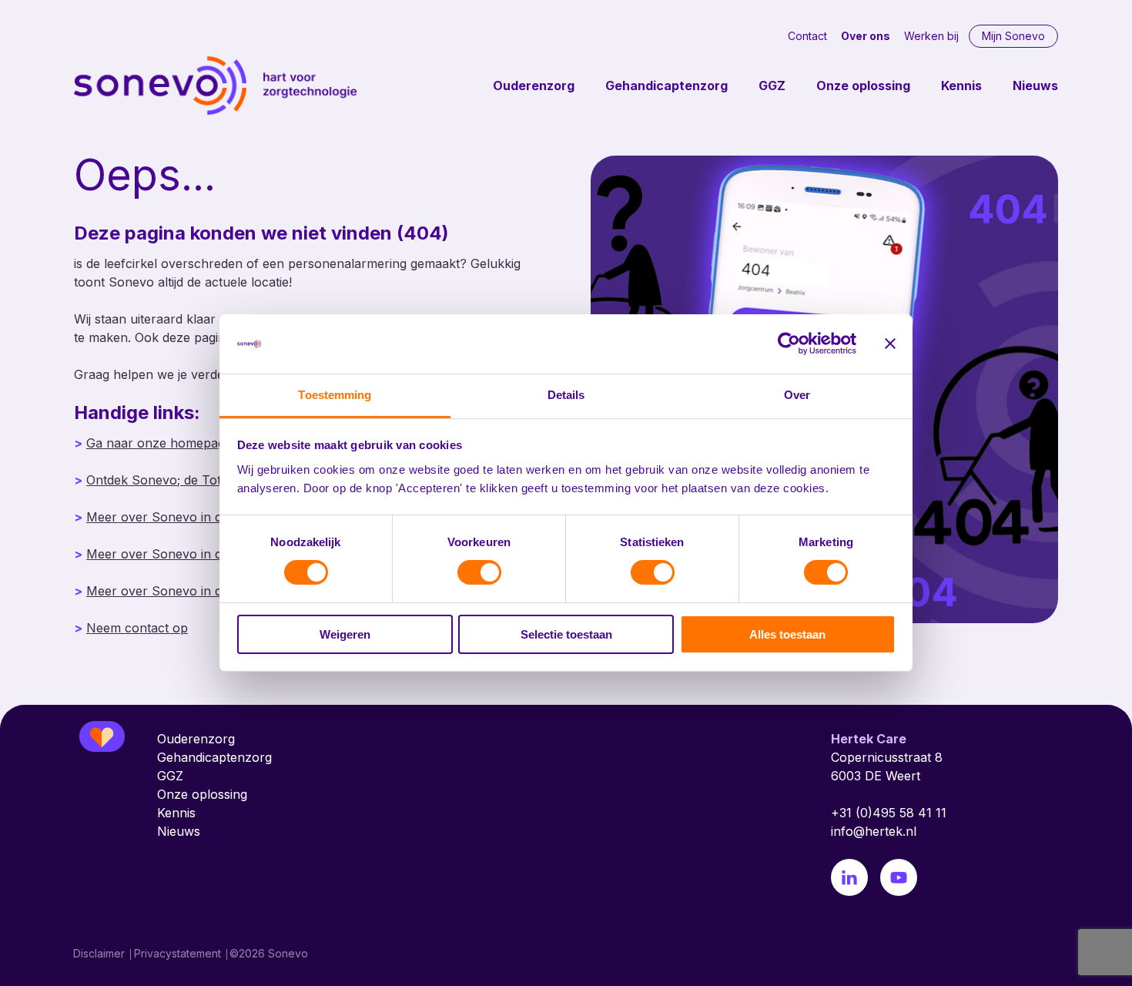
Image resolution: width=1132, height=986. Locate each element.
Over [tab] (797, 394)
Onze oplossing (863, 85)
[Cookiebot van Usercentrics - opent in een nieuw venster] (789, 343)
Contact (807, 35)
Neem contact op (137, 628)
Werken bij (931, 35)
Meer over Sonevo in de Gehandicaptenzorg (216, 554)
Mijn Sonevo (1013, 35)
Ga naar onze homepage (159, 443)
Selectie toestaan (566, 634)
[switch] (479, 572)
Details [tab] (566, 394)
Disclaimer (99, 953)
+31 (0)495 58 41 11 (888, 812)
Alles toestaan (787, 634)
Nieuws (1035, 85)
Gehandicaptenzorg (666, 85)
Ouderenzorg (533, 85)
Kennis (961, 85)
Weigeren (345, 634)
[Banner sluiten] (890, 343)
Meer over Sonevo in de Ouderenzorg (198, 517)
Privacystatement (177, 953)
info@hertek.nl (873, 831)
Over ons (865, 35)
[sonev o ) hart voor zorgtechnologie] (215, 85)
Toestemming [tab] (334, 394)
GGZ (772, 85)
